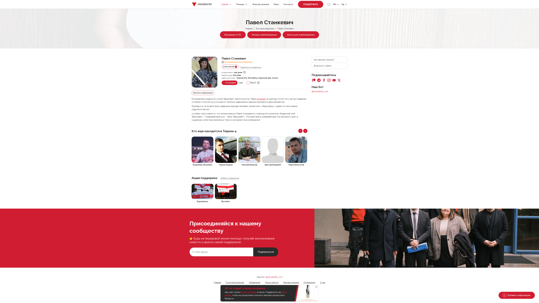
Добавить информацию (518, 295)
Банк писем (229, 67)
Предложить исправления (250, 67)
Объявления (254, 282)
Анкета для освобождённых (301, 35)
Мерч (276, 4)
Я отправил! (230, 83)
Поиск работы (271, 282)
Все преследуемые (265, 28)
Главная (249, 28)
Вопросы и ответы (322, 66)
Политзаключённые (235, 282)
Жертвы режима (260, 4)
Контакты (288, 4)
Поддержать (310, 4)
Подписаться (266, 251)
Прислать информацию (203, 93)
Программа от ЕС (232, 35)
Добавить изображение (230, 178)
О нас (322, 282)
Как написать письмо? (324, 60)
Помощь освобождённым (264, 35)
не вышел (261, 99)
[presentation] (300, 131)
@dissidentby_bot (320, 91)
